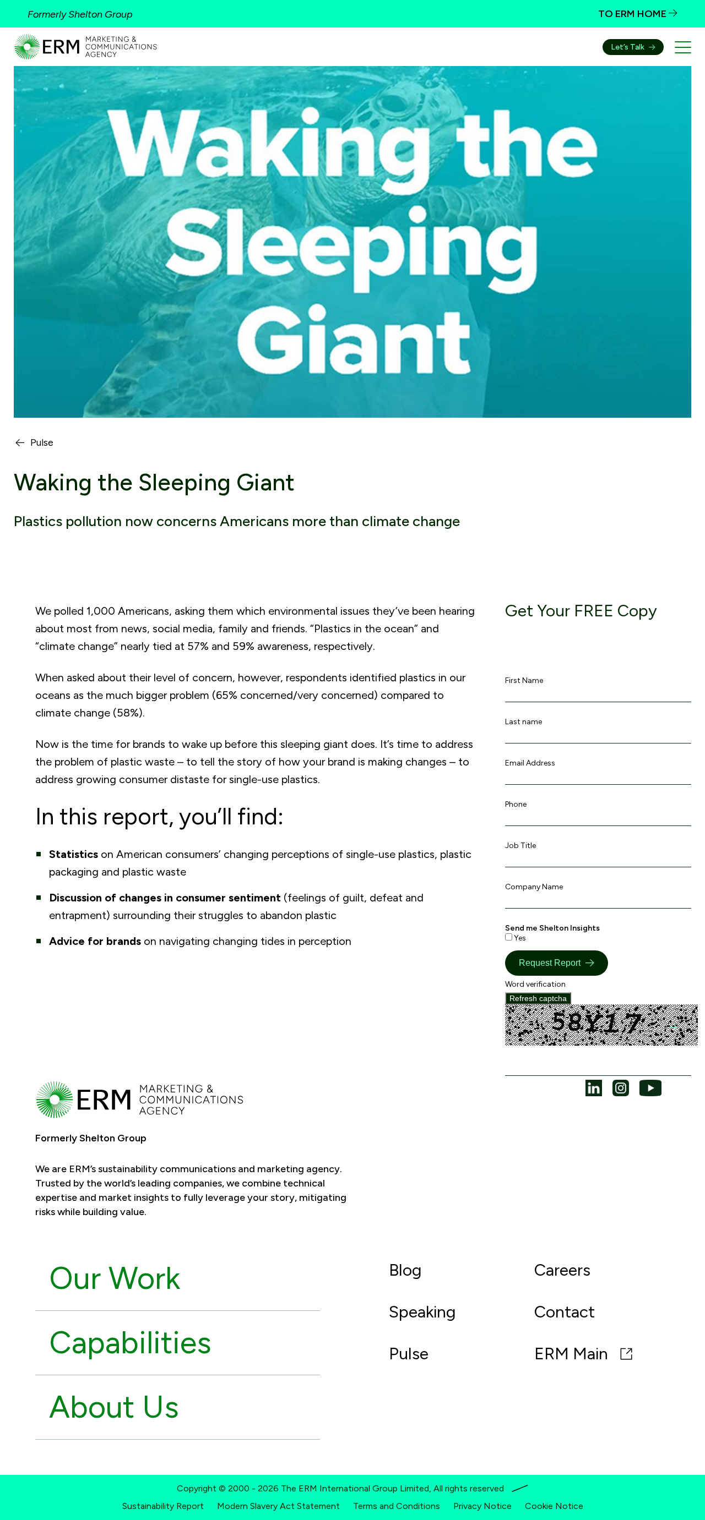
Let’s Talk (627, 47)
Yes (519, 938)
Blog (405, 1270)
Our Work (114, 1278)
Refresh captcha (538, 998)
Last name (523, 721)
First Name (524, 680)
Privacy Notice (482, 1506)
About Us (114, 1406)
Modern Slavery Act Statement (278, 1506)
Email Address (530, 763)
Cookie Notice (554, 1506)
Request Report (550, 962)
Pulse (41, 443)
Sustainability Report (163, 1506)
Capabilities (130, 1342)
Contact (564, 1312)
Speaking (422, 1312)
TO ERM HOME (633, 14)
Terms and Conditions (396, 1506)
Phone (516, 804)
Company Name (534, 887)
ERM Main (573, 1353)
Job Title (520, 845)
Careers (562, 1270)
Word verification (535, 984)
